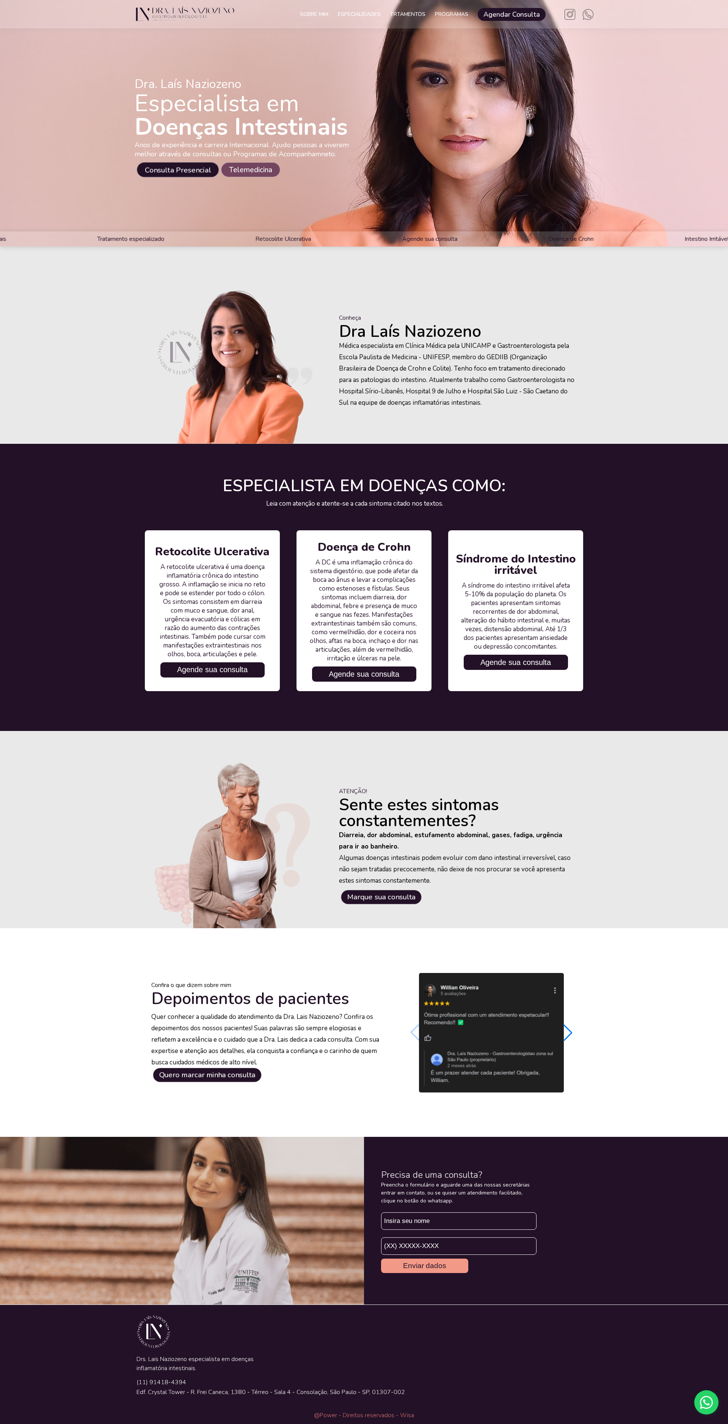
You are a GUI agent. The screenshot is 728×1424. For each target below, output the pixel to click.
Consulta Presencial (178, 169)
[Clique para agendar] (706, 1402)
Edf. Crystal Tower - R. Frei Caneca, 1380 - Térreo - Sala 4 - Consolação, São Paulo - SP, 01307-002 (270, 1392)
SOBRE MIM (314, 14)
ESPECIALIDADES (359, 14)
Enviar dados (424, 1266)
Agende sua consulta (212, 669)
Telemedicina (250, 170)
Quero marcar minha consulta (207, 1075)
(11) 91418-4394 (161, 1382)
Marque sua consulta (381, 897)
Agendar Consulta (511, 14)
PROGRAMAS (451, 14)
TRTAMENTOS (407, 14)
